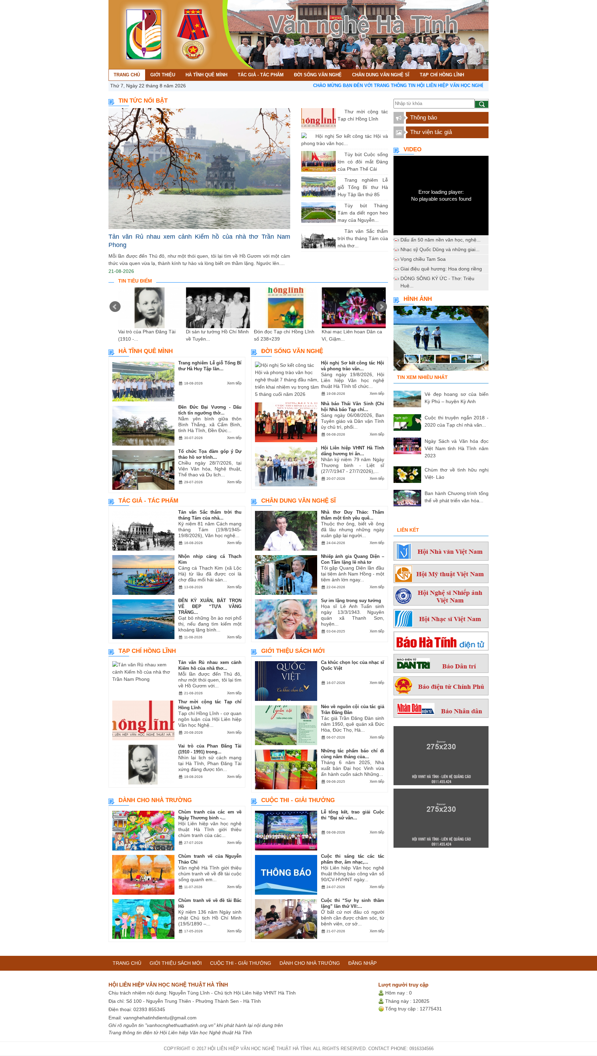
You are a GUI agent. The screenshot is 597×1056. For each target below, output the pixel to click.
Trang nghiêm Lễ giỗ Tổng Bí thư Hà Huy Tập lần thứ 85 (363, 187)
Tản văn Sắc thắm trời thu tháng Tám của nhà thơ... (363, 238)
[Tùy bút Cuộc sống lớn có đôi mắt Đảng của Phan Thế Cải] (339, 154)
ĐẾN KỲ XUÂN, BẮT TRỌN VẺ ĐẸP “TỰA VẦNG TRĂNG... (209, 606)
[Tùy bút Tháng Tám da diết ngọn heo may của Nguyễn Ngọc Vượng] (339, 205)
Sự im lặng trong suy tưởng (351, 600)
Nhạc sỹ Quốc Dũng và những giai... (440, 249)
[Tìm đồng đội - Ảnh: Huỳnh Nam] (441, 340)
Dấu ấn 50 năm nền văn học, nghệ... (440, 239)
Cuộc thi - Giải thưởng (298, 800)
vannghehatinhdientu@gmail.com (160, 1017)
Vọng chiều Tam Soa (423, 259)
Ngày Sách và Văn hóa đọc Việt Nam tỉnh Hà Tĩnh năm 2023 (457, 448)
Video (412, 149)
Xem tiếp (234, 383)
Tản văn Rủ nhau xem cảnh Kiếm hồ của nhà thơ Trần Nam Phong (199, 240)
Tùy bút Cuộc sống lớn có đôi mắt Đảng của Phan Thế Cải (363, 162)
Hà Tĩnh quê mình (146, 351)
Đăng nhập (362, 963)
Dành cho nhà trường (155, 800)
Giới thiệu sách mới (293, 651)
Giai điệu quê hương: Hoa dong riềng (441, 269)
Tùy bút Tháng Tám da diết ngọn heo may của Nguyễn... (363, 213)
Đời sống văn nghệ (292, 351)
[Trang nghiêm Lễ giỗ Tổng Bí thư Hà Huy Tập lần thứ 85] (339, 180)
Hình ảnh (418, 299)
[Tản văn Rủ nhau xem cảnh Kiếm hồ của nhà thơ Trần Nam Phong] (199, 168)
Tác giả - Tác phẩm (148, 500)
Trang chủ (127, 963)
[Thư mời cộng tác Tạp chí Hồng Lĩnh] (339, 111)
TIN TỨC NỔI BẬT (143, 100)
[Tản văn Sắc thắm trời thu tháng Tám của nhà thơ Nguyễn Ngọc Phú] (339, 231)
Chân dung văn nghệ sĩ (298, 500)
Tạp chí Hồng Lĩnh (147, 651)
